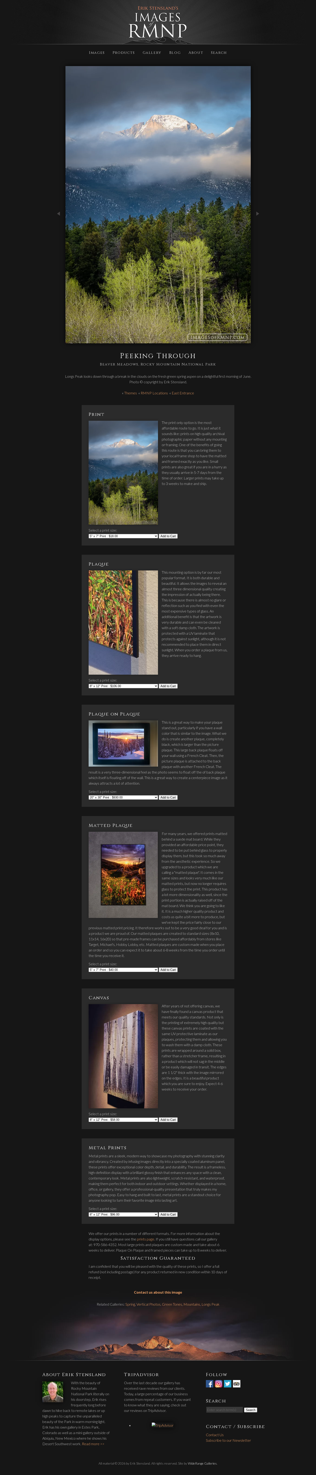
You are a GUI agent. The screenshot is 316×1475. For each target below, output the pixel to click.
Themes (130, 393)
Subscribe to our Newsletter (228, 1440)
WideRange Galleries (202, 1463)
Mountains (191, 1304)
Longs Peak (210, 1304)
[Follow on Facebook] (210, 1384)
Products (124, 52)
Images (97, 52)
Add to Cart (168, 536)
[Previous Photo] (58, 229)
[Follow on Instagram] (219, 1384)
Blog (175, 52)
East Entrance (183, 393)
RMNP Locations (154, 393)
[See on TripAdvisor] (237, 1384)
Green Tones (172, 1304)
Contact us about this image (158, 1292)
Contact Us (215, 1434)
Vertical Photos (148, 1304)
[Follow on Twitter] (228, 1384)
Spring (130, 1304)
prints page (145, 1239)
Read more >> (93, 1443)
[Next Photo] (258, 229)
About (196, 52)
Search (219, 52)
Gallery (152, 52)
